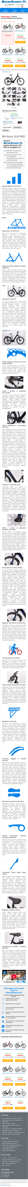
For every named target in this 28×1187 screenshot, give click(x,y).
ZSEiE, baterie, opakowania (8, 1163)
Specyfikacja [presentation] (17, 127)
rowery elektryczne (15, 1134)
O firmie (4, 1158)
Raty (3, 1165)
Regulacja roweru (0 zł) (18, 118)
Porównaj (14, 108)
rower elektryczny (10, 1150)
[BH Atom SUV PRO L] (8, 26)
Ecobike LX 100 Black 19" (7, 1097)
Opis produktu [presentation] (7, 127)
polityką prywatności (5, 1183)
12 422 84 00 (10, 4)
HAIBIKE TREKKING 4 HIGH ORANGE (10, 1049)
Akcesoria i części (23, 10)
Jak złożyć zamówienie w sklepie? (10, 1141)
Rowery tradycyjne (14, 10)
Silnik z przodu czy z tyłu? (8, 1123)
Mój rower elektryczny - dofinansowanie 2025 (13, 1132)
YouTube (10, 1158)
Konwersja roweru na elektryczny (10, 1130)
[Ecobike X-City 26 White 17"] (20, 1091)
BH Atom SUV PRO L (7, 31)
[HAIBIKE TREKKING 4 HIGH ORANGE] (20, 25)
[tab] (7, 127)
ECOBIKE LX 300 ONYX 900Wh (7, 1073)
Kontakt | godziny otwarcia (9, 1159)
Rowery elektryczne (5, 10)
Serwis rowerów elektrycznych (9, 1147)
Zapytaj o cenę (14, 115)
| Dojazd (18, 1159)
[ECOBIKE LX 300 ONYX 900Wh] (8, 1068)
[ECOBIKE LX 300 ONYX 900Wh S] (20, 49)
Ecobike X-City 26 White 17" (20, 1096)
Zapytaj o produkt (7, 121)
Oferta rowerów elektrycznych (9, 1143)
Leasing (8, 1165)
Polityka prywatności (14, 1161)
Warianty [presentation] (5, 130)
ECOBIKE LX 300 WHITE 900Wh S (9, 54)
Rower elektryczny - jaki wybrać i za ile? (12, 1118)
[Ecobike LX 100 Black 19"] (8, 1091)
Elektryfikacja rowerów (7, 1148)
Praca (15, 1158)
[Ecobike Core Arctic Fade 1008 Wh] (20, 1068)
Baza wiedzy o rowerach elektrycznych (11, 1145)
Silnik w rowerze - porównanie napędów (12, 1128)
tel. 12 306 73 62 (5, 1173)
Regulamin (5, 1161)
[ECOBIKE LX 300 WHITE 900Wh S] (8, 49)
